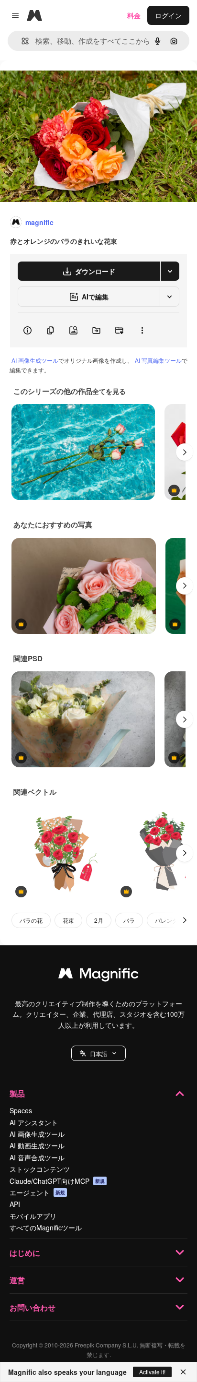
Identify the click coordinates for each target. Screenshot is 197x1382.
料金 (134, 15)
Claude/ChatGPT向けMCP (57, 1181)
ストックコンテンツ (40, 1169)
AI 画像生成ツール (34, 360)
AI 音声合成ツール (37, 1157)
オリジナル (66, 82)
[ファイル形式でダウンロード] (169, 271)
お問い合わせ (32, 1307)
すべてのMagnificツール (46, 1227)
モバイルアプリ (33, 1216)
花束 (68, 920)
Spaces (21, 1110)
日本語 (98, 1053)
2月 (98, 920)
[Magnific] (98, 975)
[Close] (183, 1372)
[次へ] (184, 452)
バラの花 (31, 920)
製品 (17, 1093)
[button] (98, 1053)
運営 (17, 1280)
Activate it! (152, 1372)
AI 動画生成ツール (37, 1145)
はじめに (25, 1252)
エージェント (37, 1192)
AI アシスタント (34, 1122)
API (15, 1204)
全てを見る (109, 391)
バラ (129, 920)
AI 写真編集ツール (158, 360)
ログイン (168, 15)
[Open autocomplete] (21, 41)
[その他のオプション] (142, 330)
